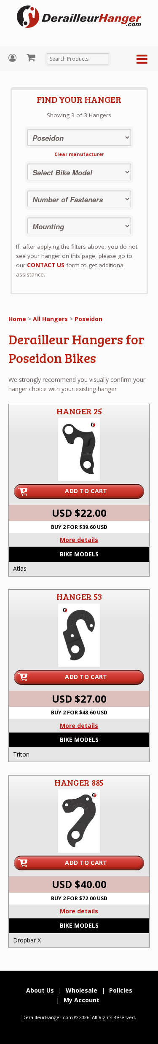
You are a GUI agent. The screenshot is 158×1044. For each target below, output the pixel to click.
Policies (120, 990)
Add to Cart (86, 491)
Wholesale (81, 990)
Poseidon (88, 319)
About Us (40, 990)
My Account (13, 58)
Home (17, 319)
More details (79, 540)
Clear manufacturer (79, 154)
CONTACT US (45, 265)
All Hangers (50, 319)
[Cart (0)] (32, 57)
